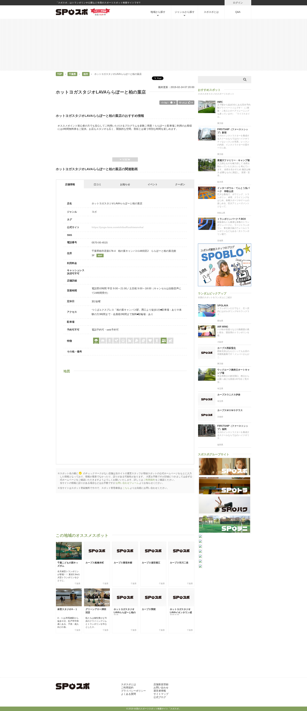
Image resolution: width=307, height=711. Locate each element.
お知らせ (125, 184)
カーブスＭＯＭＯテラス (230, 410)
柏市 (86, 74)
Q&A (237, 11)
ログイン (238, 2)
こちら (126, 488)
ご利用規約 (149, 479)
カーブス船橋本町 (94, 562)
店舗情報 (70, 184)
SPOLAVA (222, 305)
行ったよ (186, 103)
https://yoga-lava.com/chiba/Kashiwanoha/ (118, 227)
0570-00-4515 (100, 242)
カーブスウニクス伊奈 (228, 394)
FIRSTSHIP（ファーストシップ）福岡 (232, 427)
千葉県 (72, 74)
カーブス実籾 (149, 609)
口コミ (97, 184)
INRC (220, 102)
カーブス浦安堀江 (151, 562)
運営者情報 (160, 690)
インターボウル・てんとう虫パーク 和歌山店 (233, 190)
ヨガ (94, 211)
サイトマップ (161, 694)
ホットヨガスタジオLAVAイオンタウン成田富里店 (181, 612)
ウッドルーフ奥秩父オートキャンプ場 (233, 371)
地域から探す (157, 11)
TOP (59, 74)
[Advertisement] (153, 44)
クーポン (180, 184)
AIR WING (222, 326)
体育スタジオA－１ (67, 609)
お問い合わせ (161, 687)
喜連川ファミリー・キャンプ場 (233, 160)
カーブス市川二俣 (179, 562)
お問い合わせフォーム (127, 483)
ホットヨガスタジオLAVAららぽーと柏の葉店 (125, 612)
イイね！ (168, 103)
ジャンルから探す (185, 11)
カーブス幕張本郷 (123, 562)
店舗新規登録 (161, 684)
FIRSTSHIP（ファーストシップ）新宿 (232, 131)
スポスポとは (211, 11)
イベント (153, 184)
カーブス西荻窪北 (226, 348)
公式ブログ (160, 697)
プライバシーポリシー (133, 690)
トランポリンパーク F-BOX (231, 219)
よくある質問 (128, 694)
